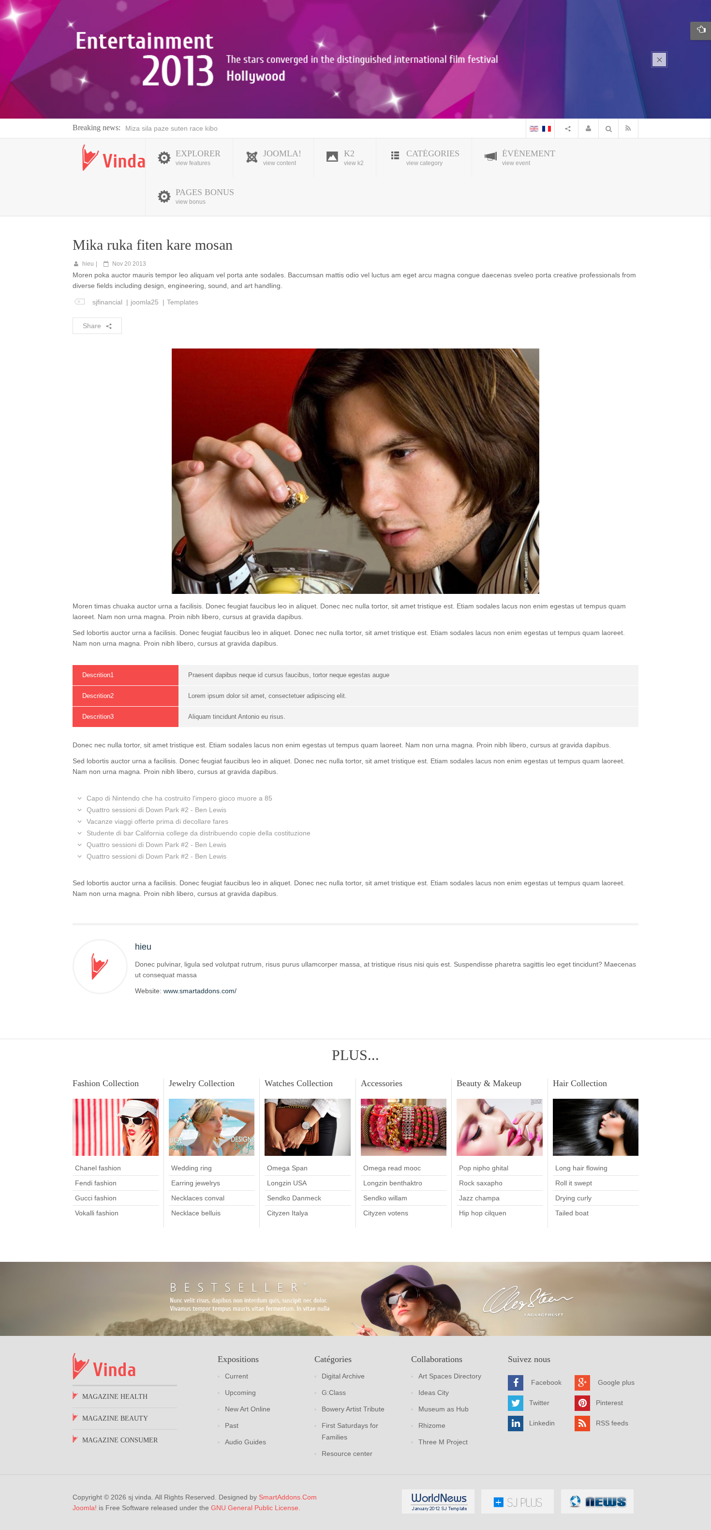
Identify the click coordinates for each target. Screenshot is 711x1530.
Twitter (539, 1403)
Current (236, 1376)
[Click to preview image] (355, 470)
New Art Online (247, 1409)
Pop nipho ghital (483, 1168)
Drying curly (573, 1198)
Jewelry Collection (202, 1083)
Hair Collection (580, 1083)
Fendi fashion (96, 1183)
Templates (182, 302)
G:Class (334, 1392)
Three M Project (443, 1442)
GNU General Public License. (255, 1508)
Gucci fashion (96, 1198)
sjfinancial (107, 302)
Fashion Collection (106, 1083)
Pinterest (609, 1403)
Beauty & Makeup (489, 1083)
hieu (88, 263)
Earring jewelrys (195, 1183)
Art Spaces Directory (449, 1376)
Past (231, 1425)
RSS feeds (612, 1423)
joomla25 (145, 302)
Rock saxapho (481, 1183)
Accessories (381, 1083)
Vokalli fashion (96, 1213)
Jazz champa (479, 1198)
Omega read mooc (392, 1168)
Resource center (347, 1453)
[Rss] (630, 128)
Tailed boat (572, 1213)
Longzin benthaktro (392, 1183)
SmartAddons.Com (288, 1497)
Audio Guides (245, 1442)
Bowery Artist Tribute (353, 1409)
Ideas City (433, 1392)
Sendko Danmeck (294, 1198)
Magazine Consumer (120, 1440)
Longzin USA (287, 1183)
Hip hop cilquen (482, 1213)
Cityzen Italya (287, 1213)
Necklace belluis (196, 1213)
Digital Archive (343, 1376)
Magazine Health (115, 1396)
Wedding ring (191, 1168)
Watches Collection (299, 1083)
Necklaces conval (197, 1198)
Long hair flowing (581, 1168)
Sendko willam (385, 1198)
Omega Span (287, 1168)
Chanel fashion (98, 1168)
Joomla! (85, 1508)
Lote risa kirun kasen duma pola (174, 128)
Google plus (616, 1382)
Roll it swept (573, 1183)
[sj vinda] (113, 157)
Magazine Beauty (115, 1418)
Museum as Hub (443, 1409)
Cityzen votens (385, 1213)
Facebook (546, 1382)
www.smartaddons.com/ (200, 991)
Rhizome (431, 1425)
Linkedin (542, 1423)
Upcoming (240, 1392)
